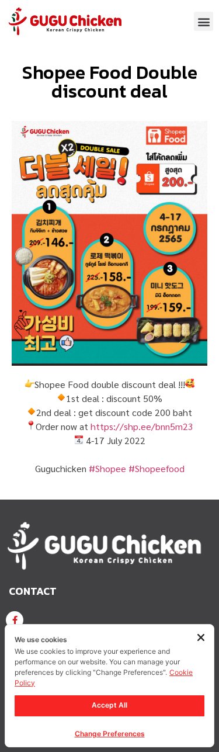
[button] (203, 21)
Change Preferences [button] (110, 733)
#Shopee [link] (107, 468)
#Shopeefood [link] (156, 468)
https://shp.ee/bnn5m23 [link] (142, 426)
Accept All (109, 705)
